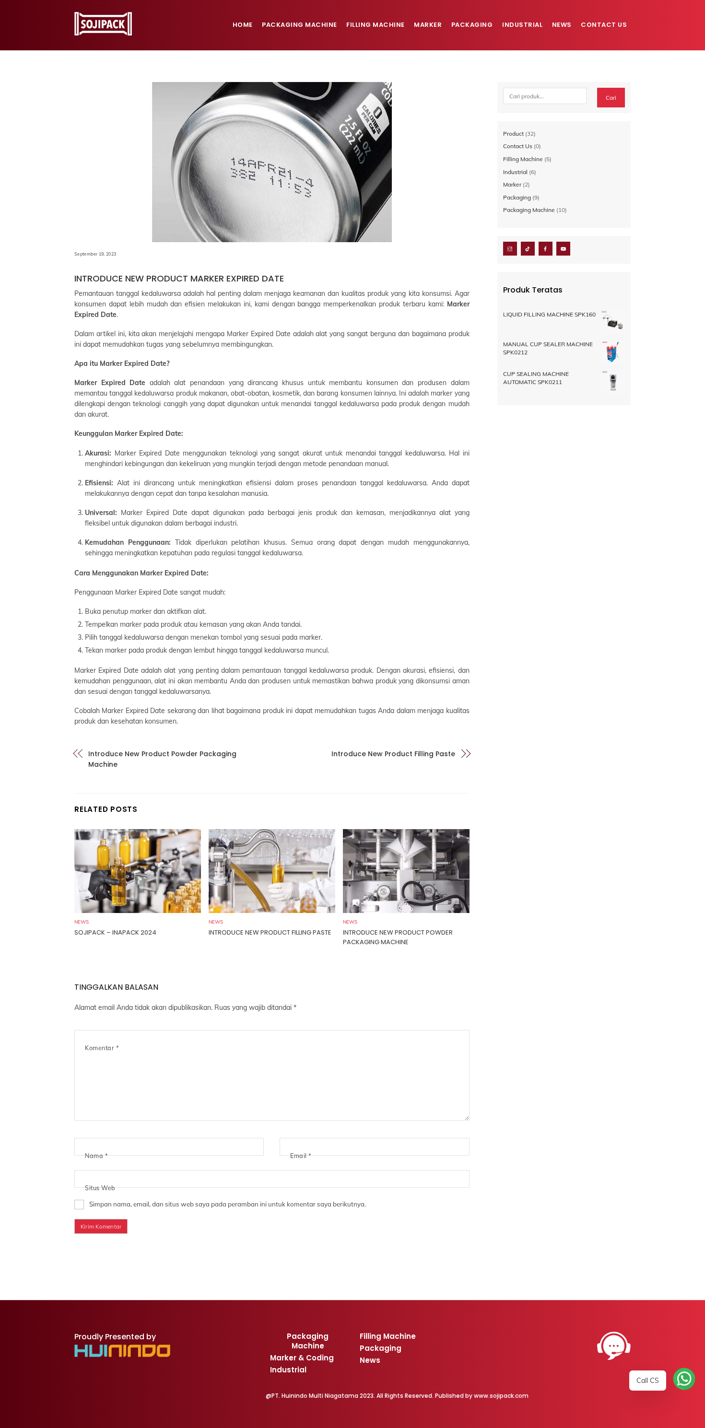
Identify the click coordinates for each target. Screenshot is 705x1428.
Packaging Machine (299, 24)
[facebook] (545, 248)
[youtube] (563, 248)
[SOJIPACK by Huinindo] (103, 31)
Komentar (102, 1048)
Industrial (522, 24)
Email (301, 1155)
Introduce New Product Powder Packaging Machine (162, 759)
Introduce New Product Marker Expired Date (179, 278)
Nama (96, 1155)
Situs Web (100, 1188)
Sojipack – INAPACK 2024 (115, 932)
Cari (611, 97)
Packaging (472, 24)
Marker (428, 24)
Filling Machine (375, 24)
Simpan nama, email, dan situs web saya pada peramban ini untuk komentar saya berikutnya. (227, 1204)
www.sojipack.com (501, 1396)
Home (243, 24)
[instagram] (510, 248)
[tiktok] (528, 248)
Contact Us (604, 24)
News (562, 24)
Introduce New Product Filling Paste (393, 754)
